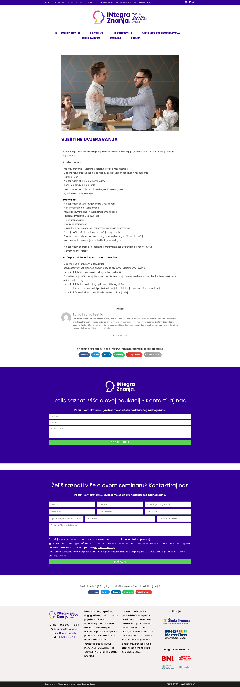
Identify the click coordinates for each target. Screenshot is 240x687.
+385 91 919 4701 (144, 2)
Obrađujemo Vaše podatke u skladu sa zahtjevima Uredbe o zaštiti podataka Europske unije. (100, 539)
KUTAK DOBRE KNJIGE (52, 2)
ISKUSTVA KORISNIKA (69, 2)
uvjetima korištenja (104, 547)
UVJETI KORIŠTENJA (188, 684)
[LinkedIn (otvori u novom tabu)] (190, 2)
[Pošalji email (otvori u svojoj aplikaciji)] (193, 2)
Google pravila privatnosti (161, 551)
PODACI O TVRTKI (173, 684)
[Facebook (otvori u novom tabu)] (186, 2)
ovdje (113, 328)
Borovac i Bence (88, 684)
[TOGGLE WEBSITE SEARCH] (154, 37)
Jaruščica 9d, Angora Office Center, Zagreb (119, 2)
